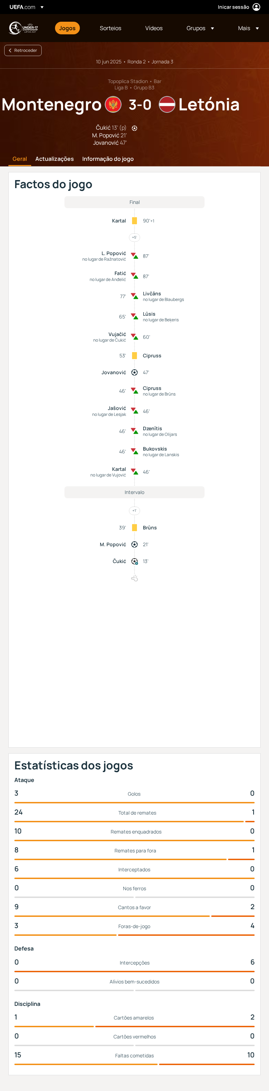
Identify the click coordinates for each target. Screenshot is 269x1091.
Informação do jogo (108, 159)
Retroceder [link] (25, 50)
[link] (67, 28)
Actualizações (54, 159)
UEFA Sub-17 (23, 28)
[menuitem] (71, 28)
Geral (20, 159)
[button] (200, 28)
